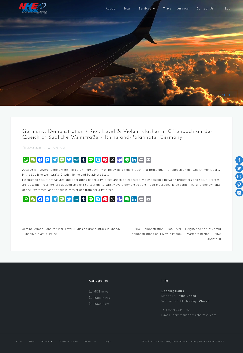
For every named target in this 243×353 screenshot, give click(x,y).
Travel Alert (58, 147)
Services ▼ (147, 8)
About (110, 8)
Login (229, 8)
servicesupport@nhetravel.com (194, 315)
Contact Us (205, 8)
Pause (225, 95)
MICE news (101, 291)
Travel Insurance (176, 8)
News (127, 8)
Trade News (102, 298)
